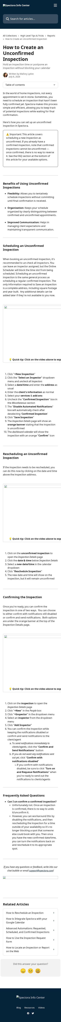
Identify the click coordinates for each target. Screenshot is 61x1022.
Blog (18, 1007)
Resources (29, 1007)
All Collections (10, 35)
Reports (51, 35)
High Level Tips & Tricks (32, 35)
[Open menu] (55, 5)
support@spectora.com (41, 870)
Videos (41, 1007)
